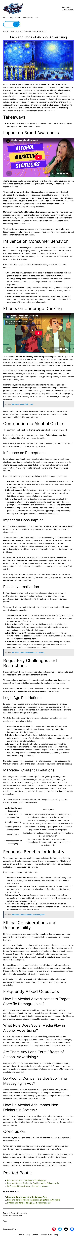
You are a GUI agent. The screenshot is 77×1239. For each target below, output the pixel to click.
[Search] (16, 24)
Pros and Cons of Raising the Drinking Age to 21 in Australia (33, 1200)
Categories (66, 7)
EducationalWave (10, 1229)
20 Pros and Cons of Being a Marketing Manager (29, 1203)
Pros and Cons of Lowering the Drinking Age (27, 1197)
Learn (12, 31)
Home (5, 31)
